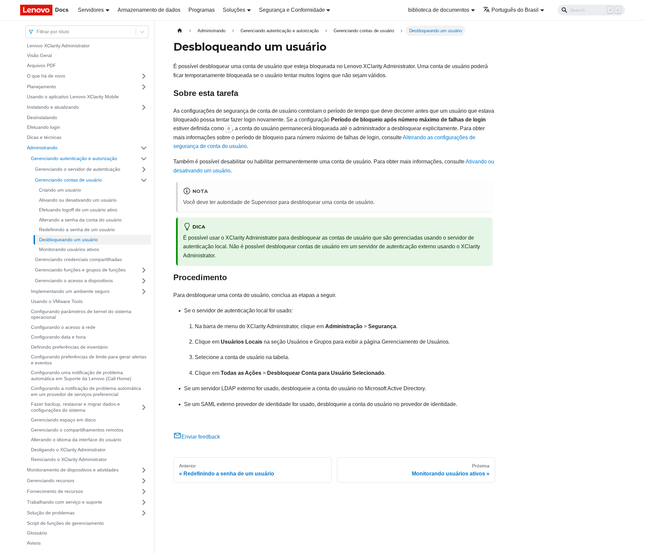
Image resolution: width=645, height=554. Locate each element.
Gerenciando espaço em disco (63, 420)
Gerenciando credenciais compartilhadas (78, 259)
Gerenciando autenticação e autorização (74, 158)
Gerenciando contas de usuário (68, 180)
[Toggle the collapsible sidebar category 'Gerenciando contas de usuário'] (143, 180)
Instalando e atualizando (53, 107)
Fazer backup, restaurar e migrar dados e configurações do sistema (75, 407)
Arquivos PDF (41, 65)
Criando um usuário (60, 190)
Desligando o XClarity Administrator (68, 449)
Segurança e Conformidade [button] (292, 10)
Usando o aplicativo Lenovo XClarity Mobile (73, 97)
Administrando (42, 147)
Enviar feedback (200, 437)
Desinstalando (42, 117)
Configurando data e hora (58, 337)
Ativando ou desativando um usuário (78, 200)
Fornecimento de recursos (55, 491)
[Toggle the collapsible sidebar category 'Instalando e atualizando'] (143, 107)
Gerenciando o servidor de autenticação (77, 169)
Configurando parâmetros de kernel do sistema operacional (81, 314)
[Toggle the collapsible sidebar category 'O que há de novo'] (143, 76)
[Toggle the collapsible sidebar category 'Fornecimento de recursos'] (143, 491)
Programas (201, 10)
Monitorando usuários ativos (69, 249)
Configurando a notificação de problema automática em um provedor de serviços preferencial (86, 391)
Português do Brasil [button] (515, 10)
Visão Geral (39, 55)
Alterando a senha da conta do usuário (80, 219)
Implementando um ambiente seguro (70, 291)
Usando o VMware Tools (57, 301)
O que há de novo (46, 76)
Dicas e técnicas (44, 137)
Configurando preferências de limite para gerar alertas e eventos (88, 360)
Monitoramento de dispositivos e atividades (73, 469)
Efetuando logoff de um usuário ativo (78, 210)
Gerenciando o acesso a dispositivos (74, 280)
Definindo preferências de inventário (69, 347)
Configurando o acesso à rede (63, 327)
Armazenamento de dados (149, 10)
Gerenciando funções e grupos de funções (80, 269)
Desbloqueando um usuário (68, 239)
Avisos (34, 543)
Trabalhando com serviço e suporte (64, 502)
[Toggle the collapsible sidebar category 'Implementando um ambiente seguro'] (143, 291)
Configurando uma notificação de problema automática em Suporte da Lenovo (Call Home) (81, 376)
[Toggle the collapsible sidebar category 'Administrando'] (143, 148)
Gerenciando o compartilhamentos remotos (77, 430)
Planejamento (41, 86)
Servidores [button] (91, 10)
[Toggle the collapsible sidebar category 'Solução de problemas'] (143, 513)
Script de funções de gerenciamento (65, 523)
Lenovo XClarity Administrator (58, 45)
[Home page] (179, 31)
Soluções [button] (234, 10)
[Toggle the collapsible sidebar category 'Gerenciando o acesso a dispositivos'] (143, 280)
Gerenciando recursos (50, 480)
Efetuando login (43, 127)
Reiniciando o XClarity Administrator (69, 459)
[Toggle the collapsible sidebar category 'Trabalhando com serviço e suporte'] (143, 502)
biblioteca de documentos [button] (438, 10)
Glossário (37, 533)
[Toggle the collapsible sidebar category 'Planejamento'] (143, 87)
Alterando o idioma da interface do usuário (76, 440)
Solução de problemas (51, 512)
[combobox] (37, 32)
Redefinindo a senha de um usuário (77, 230)
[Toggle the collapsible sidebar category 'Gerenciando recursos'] (143, 480)
